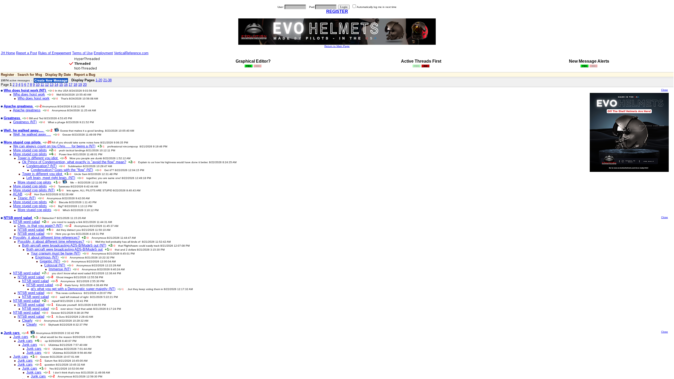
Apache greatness (27, 110)
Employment (103, 53)
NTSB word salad (26, 222)
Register (7, 75)
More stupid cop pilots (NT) (33, 190)
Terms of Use (82, 53)
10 (37, 85)
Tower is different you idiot (38, 158)
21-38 (107, 80)
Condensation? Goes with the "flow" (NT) (62, 170)
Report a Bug (84, 75)
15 (61, 85)
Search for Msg (29, 75)
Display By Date (58, 75)
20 (85, 85)
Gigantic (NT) (50, 261)
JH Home (8, 53)
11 (42, 85)
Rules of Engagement (54, 53)
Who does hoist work (29, 94)
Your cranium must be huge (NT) (55, 253)
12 (47, 85)
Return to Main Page (337, 46)
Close (664, 89)
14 (56, 85)
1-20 (99, 80)
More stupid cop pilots (30, 150)
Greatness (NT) (25, 122)
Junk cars (20, 337)
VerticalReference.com (131, 53)
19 (80, 85)
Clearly (27, 320)
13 (51, 85)
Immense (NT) (60, 269)
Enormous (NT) (46, 257)
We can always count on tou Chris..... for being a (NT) (54, 146)
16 (66, 85)
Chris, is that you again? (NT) (40, 226)
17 (70, 85)
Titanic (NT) (27, 198)
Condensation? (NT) (41, 166)
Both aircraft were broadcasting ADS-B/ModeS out (64, 249)
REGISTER (337, 11)
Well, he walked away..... (32, 134)
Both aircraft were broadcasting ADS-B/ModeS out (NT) (64, 245)
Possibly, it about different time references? (46, 238)
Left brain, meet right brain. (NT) (50, 178)
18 (75, 85)
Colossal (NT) (54, 265)
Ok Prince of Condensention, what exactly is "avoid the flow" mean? (74, 162)
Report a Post (26, 53)
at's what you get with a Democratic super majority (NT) (73, 289)
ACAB (17, 194)
